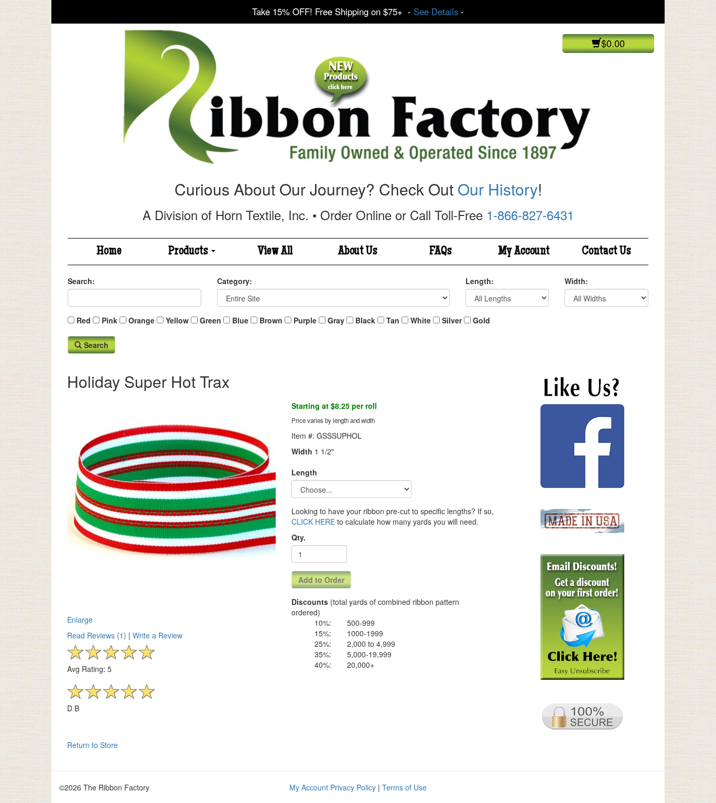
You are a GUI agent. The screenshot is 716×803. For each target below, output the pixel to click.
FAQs (440, 251)
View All (275, 251)
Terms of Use (404, 787)
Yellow (177, 320)
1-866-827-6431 (530, 214)
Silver (452, 320)
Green (210, 320)
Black (365, 320)
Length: (479, 281)
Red (84, 320)
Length (304, 472)
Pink (109, 320)
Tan (392, 320)
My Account (524, 251)
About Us (357, 251)
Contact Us (606, 251)
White (420, 320)
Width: (576, 281)
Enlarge (80, 619)
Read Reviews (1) (96, 635)
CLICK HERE (313, 521)
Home (109, 251)
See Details (436, 11)
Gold (481, 320)
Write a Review (157, 635)
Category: (234, 281)
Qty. (298, 537)
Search (95, 345)
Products (189, 251)
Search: (81, 281)
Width (301, 451)
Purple (305, 320)
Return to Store (92, 745)
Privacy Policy (353, 787)
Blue (240, 320)
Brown (271, 320)
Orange (141, 320)
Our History (498, 189)
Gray (336, 320)
